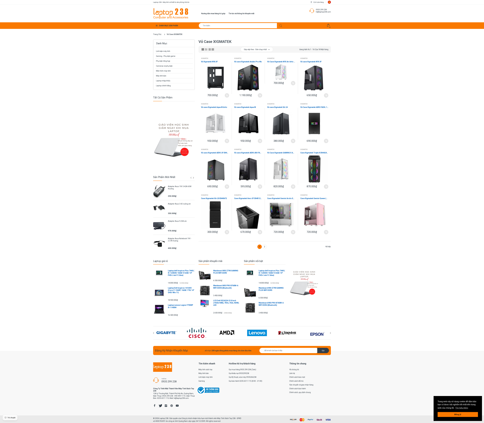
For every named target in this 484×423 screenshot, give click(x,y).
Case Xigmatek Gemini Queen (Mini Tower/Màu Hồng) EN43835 (314, 198)
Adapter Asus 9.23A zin (177, 221)
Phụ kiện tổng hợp (163, 61)
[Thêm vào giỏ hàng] (227, 95)
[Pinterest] (171, 406)
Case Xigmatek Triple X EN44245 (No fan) (314, 153)
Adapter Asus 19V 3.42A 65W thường (179, 187)
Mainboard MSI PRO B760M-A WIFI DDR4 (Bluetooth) (225, 287)
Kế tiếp (328, 247)
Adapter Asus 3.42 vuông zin (179, 204)
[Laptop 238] (170, 13)
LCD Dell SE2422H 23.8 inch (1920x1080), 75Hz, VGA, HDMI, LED (226, 303)
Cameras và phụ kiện (164, 66)
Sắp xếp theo (249, 49)
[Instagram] (165, 406)
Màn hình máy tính (163, 71)
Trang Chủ (157, 34)
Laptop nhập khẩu (163, 81)
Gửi (323, 351)
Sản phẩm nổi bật (253, 261)
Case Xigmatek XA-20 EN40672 (214, 198)
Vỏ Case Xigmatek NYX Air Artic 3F (281, 62)
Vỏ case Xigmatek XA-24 (277, 107)
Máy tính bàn (161, 76)
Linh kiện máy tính (163, 51)
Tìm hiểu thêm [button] (461, 408)
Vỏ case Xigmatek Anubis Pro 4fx (248, 62)
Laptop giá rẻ (160, 261)
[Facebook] (154, 406)
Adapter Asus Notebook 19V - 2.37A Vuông (179, 239)
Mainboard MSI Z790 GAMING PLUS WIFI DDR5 (225, 272)
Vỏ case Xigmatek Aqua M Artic (214, 107)
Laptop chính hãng (163, 86)
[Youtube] (177, 406)
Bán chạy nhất (261, 49)
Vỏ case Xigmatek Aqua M (245, 107)
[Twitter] (160, 406)
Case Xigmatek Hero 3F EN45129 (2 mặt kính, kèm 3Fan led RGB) (248, 198)
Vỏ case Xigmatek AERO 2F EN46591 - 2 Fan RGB (215, 153)
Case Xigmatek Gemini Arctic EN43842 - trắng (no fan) (281, 198)
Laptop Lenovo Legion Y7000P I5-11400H (180, 306)
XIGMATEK (204, 58)
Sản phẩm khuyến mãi (210, 261)
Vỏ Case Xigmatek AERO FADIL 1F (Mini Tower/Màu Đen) (314, 107)
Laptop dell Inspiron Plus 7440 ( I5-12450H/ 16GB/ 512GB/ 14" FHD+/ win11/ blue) (181, 273)
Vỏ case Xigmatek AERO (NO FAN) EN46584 (248, 153)
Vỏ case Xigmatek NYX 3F (311, 62)
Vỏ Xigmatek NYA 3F (209, 62)
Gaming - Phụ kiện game (165, 56)
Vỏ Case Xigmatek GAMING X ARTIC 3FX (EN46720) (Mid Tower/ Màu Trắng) (281, 153)
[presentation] (191, 178)
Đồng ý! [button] (457, 414)
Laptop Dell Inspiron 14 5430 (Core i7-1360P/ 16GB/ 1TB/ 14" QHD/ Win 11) (181, 290)
